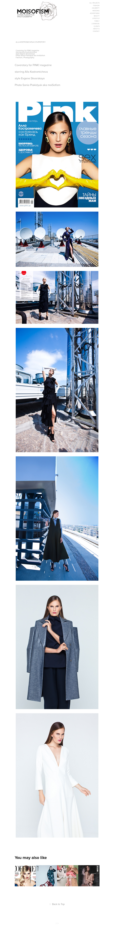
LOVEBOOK (95, 24)
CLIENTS (96, 26)
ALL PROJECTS (94, 3)
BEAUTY (96, 16)
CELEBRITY (95, 8)
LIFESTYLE (95, 18)
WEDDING (95, 11)
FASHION (96, 5)
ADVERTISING (94, 13)
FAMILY (96, 21)
